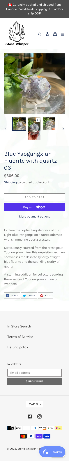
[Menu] (63, 33)
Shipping (10, 182)
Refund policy (17, 347)
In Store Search (19, 326)
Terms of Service (20, 337)
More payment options (34, 216)
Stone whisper (26, 448)
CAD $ (33, 404)
